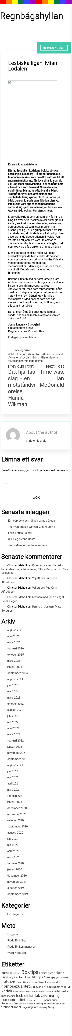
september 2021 (17, 759)
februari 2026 (15, 648)
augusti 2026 (15, 630)
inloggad (25, 470)
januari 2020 (14, 869)
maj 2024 (13, 691)
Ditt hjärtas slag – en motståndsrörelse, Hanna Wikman (22, 388)
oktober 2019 (15, 888)
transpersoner (11, 1007)
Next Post (55, 366)
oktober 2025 (15, 654)
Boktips (29, 972)
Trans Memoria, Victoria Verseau (28, 545)
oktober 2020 (15, 820)
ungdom (33, 1007)
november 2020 (17, 814)
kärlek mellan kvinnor (42, 991)
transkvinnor (58, 1004)
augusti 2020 (15, 832)
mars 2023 (13, 697)
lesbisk (11, 996)
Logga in (12, 934)
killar (32, 987)
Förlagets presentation (22, 337)
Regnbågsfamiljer (12, 1003)
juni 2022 (12, 716)
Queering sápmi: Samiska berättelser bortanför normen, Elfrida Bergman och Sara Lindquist (34, 569)
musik (29, 1000)
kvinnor (65, 986)
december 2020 (17, 808)
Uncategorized (22, 350)
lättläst (44, 996)
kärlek (6, 991)
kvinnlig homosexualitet (48, 986)
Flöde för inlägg (17, 940)
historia (41, 982)
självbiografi (40, 1004)
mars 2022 (13, 734)
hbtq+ (13, 982)
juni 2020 (12, 838)
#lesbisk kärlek (29, 357)
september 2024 (17, 673)
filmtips (37, 977)
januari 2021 (14, 802)
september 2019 (17, 894)
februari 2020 (15, 863)
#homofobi (34, 354)
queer (55, 1000)
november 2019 (17, 881)
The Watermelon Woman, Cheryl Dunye (31, 526)
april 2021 (13, 783)
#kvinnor (13, 357)
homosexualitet (15, 986)
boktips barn (46, 973)
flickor (47, 977)
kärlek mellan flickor (22, 991)
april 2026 (13, 636)
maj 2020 (13, 845)
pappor (41, 1000)
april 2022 (13, 728)
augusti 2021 (15, 765)
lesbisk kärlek (28, 995)
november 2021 (17, 753)
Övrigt (51, 1007)
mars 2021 (13, 789)
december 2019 (17, 875)
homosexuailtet (52, 982)
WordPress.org (16, 952)
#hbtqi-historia (17, 354)
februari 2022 (15, 740)
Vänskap (43, 1007)
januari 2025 (14, 667)
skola (49, 1003)
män (35, 1000)
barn (4, 973)
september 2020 (17, 826)
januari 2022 (14, 746)
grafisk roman (62, 978)
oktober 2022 (15, 703)
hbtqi (34, 982)
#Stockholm (15, 361)
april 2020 (13, 851)
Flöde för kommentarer (21, 946)
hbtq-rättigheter (24, 982)
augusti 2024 (15, 679)
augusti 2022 (15, 710)
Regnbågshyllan (28, 15)
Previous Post (21, 366)
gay (53, 977)
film (29, 977)
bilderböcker (14, 973)
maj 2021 (13, 777)
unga (25, 1007)
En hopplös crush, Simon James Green (31, 520)
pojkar (47, 1000)
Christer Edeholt (17, 597)
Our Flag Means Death (21, 539)
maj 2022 (13, 722)
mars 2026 (13, 642)
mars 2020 (13, 857)
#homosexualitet (52, 354)
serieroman (28, 1004)
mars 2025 (13, 660)
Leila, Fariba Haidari (20, 533)
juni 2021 (12, 771)
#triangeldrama (33, 361)
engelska (13, 977)
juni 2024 (12, 685)
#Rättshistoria (49, 357)
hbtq (5, 981)
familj (23, 977)
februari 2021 (15, 795)
